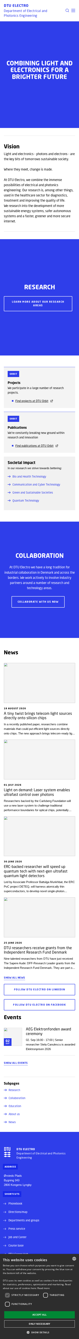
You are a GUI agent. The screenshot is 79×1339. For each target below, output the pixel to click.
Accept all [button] (39, 1314)
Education (15, 1106)
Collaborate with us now (38, 601)
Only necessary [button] (39, 1323)
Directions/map (17, 1212)
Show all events (16, 1062)
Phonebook (15, 1203)
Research (14, 1090)
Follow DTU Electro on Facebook (39, 1004)
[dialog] (39, 1296)
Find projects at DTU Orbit (31, 401)
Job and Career (17, 1237)
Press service (16, 1228)
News (12, 1122)
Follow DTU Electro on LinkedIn (39, 989)
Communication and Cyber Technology (36, 484)
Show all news (14, 977)
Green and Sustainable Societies (32, 492)
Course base (16, 1245)
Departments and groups (23, 1220)
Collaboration (17, 1098)
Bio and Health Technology (29, 476)
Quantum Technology (25, 500)
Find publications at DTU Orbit (34, 445)
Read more (43, 1288)
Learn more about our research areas (38, 303)
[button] (73, 10)
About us (14, 1114)
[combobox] (74, 1259)
